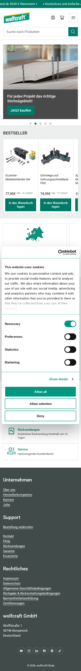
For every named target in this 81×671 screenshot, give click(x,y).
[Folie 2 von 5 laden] (35, 123)
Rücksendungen (14, 546)
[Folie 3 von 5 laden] (40, 123)
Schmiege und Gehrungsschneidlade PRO (54, 179)
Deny (40, 416)
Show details (58, 379)
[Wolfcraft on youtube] (21, 650)
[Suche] (73, 31)
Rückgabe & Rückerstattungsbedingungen (31, 593)
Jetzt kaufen (20, 110)
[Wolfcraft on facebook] (44, 650)
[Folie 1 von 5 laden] (30, 123)
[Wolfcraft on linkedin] (36, 650)
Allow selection (40, 403)
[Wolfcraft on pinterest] (52, 650)
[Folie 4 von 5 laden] (45, 123)
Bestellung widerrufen (18, 527)
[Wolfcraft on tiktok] (59, 650)
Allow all (40, 391)
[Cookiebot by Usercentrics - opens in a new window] (58, 252)
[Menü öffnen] (73, 17)
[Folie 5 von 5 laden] (50, 123)
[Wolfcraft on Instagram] (29, 650)
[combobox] (40, 31)
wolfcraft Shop (45, 665)
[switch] (70, 336)
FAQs (6, 541)
